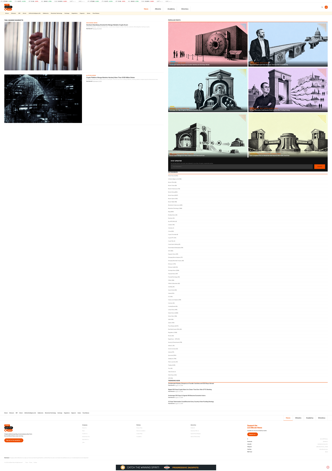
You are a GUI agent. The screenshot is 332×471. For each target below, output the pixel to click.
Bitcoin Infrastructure (173, 188)
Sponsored (170, 355)
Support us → (252, 434)
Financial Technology (172, 277)
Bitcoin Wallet (171, 201)
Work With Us (85, 439)
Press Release (96, 13)
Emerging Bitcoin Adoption (174, 257)
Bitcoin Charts (171, 185)
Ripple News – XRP (172, 339)
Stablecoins (46, 13)
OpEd (169, 319)
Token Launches (172, 361)
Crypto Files (171, 241)
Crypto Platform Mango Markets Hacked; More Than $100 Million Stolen (110, 77)
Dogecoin (82, 13)
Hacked (170, 293)
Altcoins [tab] (158, 9)
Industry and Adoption (173, 299)
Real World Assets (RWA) (269, 108)
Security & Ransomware (173, 342)
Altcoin (24, 13)
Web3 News (171, 375)
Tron (169, 368)
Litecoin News (171, 309)
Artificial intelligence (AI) (179, 108)
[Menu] (326, 7)
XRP (19, 13)
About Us (84, 427)
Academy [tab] (171, 9)
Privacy (30, 462)
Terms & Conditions (140, 430)
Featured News (171, 273)
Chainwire (170, 228)
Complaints (139, 436)
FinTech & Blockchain (173, 283)
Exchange (67, 13)
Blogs (169, 211)
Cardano (170, 224)
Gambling (170, 286)
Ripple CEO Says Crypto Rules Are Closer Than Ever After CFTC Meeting (269, 64)
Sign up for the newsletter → (13, 440)
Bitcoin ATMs (171, 182)
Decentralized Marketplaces (174, 247)
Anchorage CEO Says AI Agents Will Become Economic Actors (185, 110)
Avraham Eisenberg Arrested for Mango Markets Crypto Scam (107, 25)
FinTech (169, 280)
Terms (26, 462)
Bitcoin (7, 13)
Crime (171, 63)
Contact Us (84, 433)
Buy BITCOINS (171, 221)
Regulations (74, 13)
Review (169, 335)
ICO (169, 296)
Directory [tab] (184, 9)
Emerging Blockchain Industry (175, 260)
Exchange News (91, 23)
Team (83, 430)
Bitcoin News (171, 195)
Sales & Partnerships (195, 436)
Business (170, 218)
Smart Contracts (172, 348)
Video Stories (171, 371)
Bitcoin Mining (171, 192)
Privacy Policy (139, 427)
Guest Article (171, 290)
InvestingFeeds (171, 306)
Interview (170, 303)
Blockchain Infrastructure (260, 153)
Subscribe (319, 166)
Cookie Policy (139, 433)
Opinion (170, 322)
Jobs (83, 442)
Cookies (35, 462)
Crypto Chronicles (172, 234)
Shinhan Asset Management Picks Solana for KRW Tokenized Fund (186, 155)
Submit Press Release (196, 433)
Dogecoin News (172, 254)
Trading (169, 365)
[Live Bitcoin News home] (8, 7)
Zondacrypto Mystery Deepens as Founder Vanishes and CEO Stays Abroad (189, 64)
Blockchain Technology (56, 13)
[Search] (322, 7)
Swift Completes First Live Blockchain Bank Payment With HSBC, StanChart (269, 155)
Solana (88, 13)
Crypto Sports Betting (173, 244)
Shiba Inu (170, 345)
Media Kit (193, 427)
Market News (254, 63)
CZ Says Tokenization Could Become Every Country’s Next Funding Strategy (270, 110)
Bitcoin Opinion (171, 198)
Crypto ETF (170, 237)
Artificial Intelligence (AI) (34, 13)
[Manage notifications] (328, 467)
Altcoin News (91, 75)
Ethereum (13, 13)
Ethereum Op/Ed (172, 267)
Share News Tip (85, 436)
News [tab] (146, 9)
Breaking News (171, 215)
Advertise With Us (195, 430)
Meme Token (171, 316)
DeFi (169, 250)
